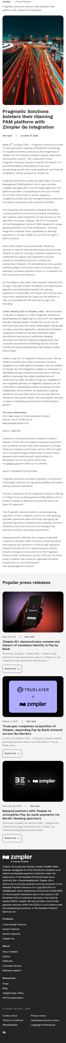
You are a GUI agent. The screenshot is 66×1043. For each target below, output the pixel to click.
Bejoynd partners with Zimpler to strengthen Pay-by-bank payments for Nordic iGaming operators (31, 814)
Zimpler (7, 1)
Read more (12, 670)
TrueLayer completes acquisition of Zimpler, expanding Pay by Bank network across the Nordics (32, 729)
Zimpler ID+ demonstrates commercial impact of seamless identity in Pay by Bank (31, 645)
